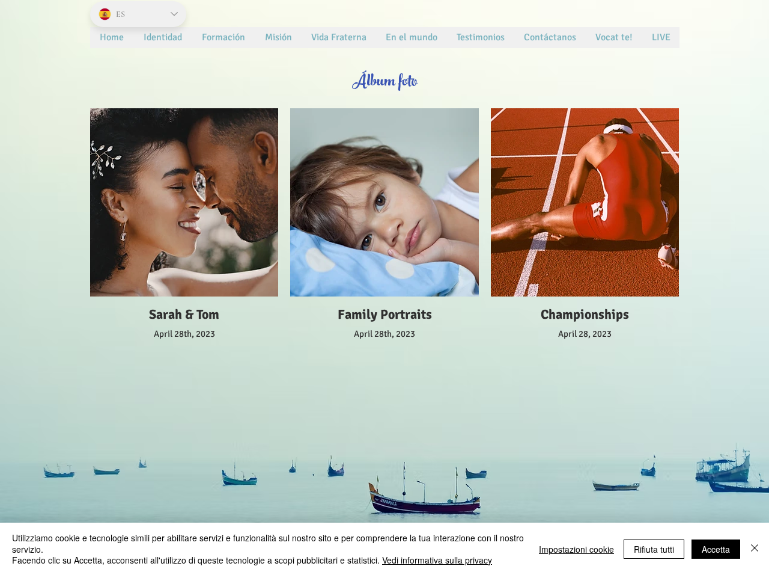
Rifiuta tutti (654, 549)
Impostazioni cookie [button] (576, 549)
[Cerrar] (754, 548)
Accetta (716, 549)
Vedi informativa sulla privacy (437, 560)
